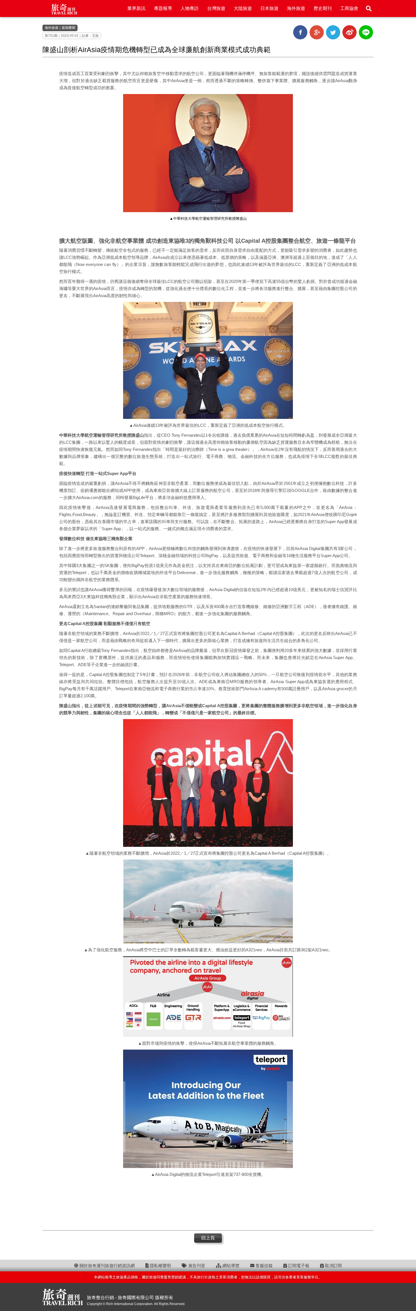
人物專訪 (190, 8)
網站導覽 (230, 1265)
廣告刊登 (196, 1265)
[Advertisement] (208, 1203)
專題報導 (163, 8)
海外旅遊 (296, 8)
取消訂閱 (333, 1265)
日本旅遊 (269, 8)
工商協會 (349, 8)
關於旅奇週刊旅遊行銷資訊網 (106, 1265)
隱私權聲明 (160, 1265)
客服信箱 (263, 1265)
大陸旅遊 (243, 8)
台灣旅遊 (216, 8)
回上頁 (208, 1237)
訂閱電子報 (298, 1265)
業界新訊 (136, 8)
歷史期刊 (323, 8)
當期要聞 (68, 28)
